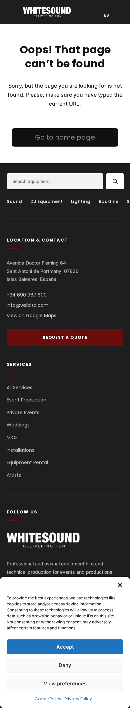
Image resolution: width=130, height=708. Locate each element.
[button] (120, 585)
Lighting (80, 202)
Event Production (26, 399)
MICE (12, 437)
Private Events (23, 412)
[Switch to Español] (103, 15)
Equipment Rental (27, 462)
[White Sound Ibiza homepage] (43, 540)
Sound (14, 202)
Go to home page (65, 137)
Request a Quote (65, 337)
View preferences (65, 683)
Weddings (18, 424)
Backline (108, 202)
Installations (20, 450)
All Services (19, 387)
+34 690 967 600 (27, 295)
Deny (65, 665)
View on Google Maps (31, 315)
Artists (14, 475)
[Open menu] (88, 12)
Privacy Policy (78, 699)
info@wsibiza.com (28, 305)
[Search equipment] (115, 181)
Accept (65, 647)
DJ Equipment (46, 202)
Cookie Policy (48, 699)
